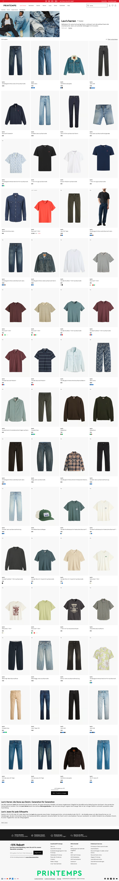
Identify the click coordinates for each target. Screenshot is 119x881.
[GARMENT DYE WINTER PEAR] (94, 285)
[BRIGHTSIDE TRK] (33, 284)
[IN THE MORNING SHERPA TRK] (60, 87)
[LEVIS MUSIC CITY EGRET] (90, 583)
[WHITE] (60, 284)
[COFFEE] (60, 434)
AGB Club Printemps (76, 855)
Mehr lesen (4, 822)
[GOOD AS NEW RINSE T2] (33, 87)
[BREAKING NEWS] (3, 782)
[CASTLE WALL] (33, 583)
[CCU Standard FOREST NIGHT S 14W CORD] (34, 434)
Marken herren (14, 9)
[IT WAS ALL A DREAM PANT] (34, 87)
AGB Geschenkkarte (76, 859)
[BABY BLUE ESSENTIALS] (92, 87)
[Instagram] (108, 879)
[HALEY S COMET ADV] (91, 782)
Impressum (73, 861)
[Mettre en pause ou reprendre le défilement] (3, 1)
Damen (70, 28)
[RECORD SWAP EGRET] (91, 583)
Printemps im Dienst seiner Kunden (99, 846)
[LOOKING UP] (90, 235)
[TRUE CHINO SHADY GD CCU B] (35, 434)
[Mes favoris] (112, 5)
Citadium (52, 859)
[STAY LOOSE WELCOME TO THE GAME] (94, 87)
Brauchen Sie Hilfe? (79, 835)
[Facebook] (105, 879)
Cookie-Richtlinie (38, 878)
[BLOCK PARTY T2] (90, 87)
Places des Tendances (55, 857)
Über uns (52, 846)
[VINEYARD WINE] (2, 384)
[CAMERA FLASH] (91, 483)
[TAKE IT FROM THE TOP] (90, 782)
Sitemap (59, 878)
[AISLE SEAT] (91, 87)
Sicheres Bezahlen (19, 835)
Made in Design (54, 861)
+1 (95, 87)
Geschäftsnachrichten (96, 859)
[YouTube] (117, 879)
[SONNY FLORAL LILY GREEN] (3, 185)
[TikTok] (111, 879)
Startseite (3, 9)
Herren (8, 9)
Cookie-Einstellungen (50, 878)
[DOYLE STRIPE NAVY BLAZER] (3, 384)
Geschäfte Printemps (55, 848)
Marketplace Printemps (56, 855)
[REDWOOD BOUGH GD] (60, 235)
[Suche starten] (88, 5)
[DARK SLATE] (31, 583)
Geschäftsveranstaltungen (97, 861)
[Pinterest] (114, 879)
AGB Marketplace (75, 857)
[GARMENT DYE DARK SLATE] (60, 334)
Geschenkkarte (94, 848)
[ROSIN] (62, 434)
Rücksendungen (58, 835)
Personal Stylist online (96, 855)
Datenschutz (74, 863)
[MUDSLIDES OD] (92, 235)
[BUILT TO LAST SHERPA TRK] (62, 87)
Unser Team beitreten (55, 863)
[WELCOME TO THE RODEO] (60, 732)
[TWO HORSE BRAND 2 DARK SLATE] (60, 533)
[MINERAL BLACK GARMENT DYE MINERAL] (62, 284)
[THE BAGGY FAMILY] (31, 87)
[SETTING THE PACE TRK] (31, 284)
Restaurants (94, 863)
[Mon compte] (110, 5)
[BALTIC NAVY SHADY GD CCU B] (33, 434)
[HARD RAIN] (91, 235)
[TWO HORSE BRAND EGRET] (62, 533)
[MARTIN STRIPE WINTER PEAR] (31, 334)
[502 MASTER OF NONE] (62, 235)
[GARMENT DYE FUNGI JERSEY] (91, 285)
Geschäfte (104, 1)
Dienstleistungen (112, 1)
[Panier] (115, 5)
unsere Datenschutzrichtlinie (32, 857)
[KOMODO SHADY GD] (31, 434)
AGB (72, 852)
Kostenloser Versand (39, 835)
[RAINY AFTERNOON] (2, 782)
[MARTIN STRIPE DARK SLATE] (90, 285)
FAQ (72, 846)
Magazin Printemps (95, 857)
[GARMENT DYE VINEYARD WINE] (92, 285)
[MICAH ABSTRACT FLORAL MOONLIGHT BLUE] (2, 185)
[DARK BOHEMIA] (90, 483)
